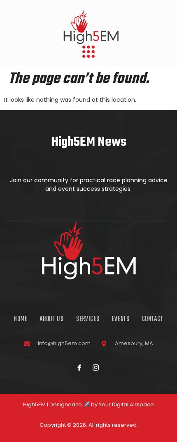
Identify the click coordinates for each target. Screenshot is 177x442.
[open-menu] (88, 53)
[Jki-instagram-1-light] (96, 367)
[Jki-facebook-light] (79, 367)
